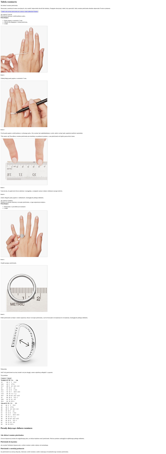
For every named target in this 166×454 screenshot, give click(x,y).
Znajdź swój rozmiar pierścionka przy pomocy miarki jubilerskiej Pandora (19, 11)
